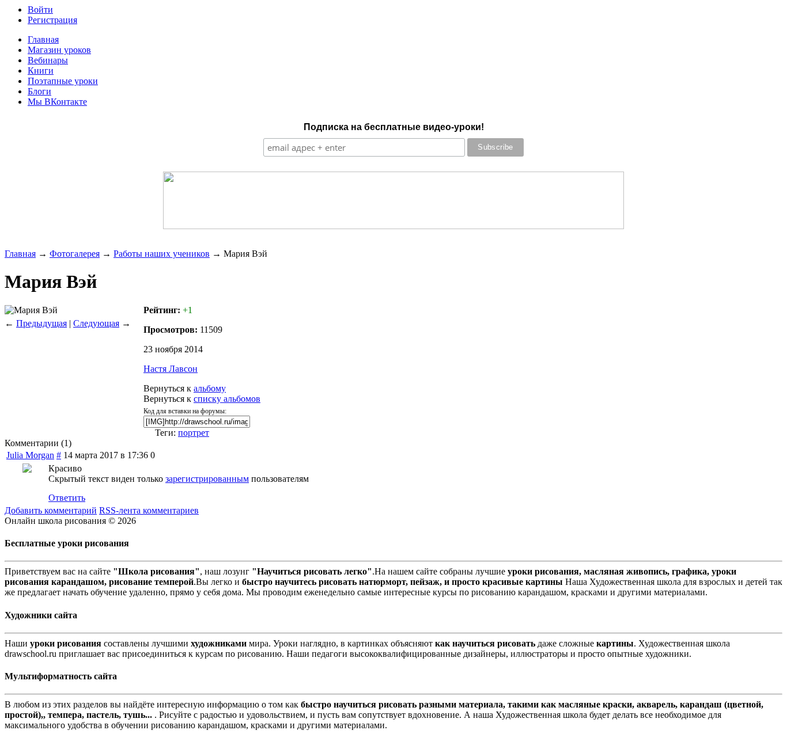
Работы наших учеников (161, 253)
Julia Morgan (30, 455)
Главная (20, 253)
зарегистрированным (207, 479)
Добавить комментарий (51, 510)
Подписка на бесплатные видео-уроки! (394, 127)
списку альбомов (227, 399)
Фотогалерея (75, 253)
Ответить (66, 498)
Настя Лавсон (170, 369)
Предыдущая (41, 323)
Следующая (96, 323)
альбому (210, 388)
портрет (193, 433)
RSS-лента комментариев (149, 510)
